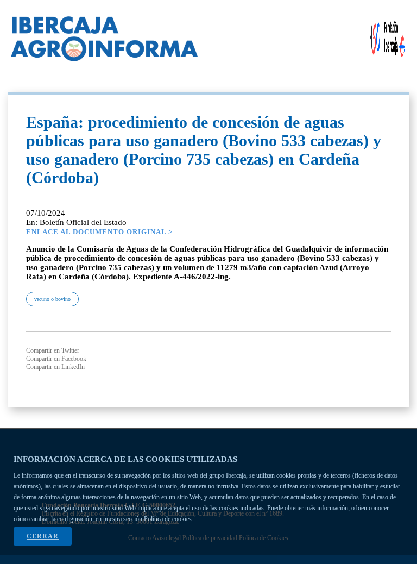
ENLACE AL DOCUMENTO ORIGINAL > (99, 232)
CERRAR (43, 536)
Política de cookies (168, 519)
